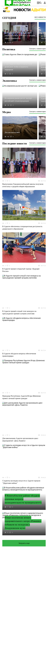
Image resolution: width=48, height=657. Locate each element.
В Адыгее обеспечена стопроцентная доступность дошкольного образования (22, 227)
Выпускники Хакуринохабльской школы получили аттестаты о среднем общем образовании (22, 185)
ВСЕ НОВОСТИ (40, 17)
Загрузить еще (24, 543)
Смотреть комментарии (37, 49)
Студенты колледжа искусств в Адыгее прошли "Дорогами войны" (21, 482)
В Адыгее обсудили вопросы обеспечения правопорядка (19, 355)
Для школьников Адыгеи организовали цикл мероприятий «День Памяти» (20, 439)
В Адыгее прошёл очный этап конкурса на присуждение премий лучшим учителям (19, 312)
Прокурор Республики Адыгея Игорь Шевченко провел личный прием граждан (21, 397)
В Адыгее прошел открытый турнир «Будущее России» (20, 270)
